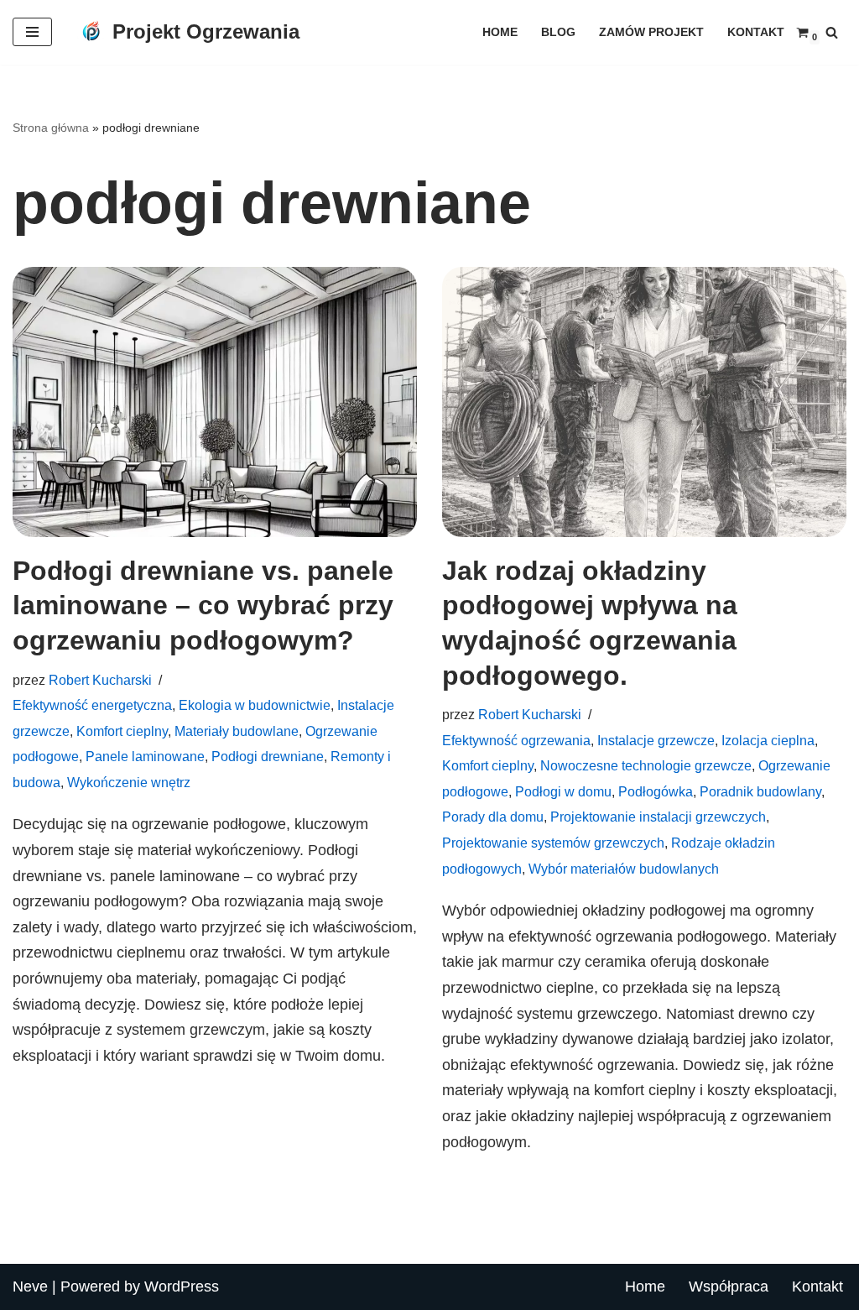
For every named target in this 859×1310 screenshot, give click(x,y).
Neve (30, 1286)
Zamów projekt (651, 32)
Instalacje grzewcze (656, 740)
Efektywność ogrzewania (516, 740)
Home (500, 32)
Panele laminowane (145, 756)
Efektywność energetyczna (92, 704)
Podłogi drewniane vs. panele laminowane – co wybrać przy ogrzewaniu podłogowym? (203, 605)
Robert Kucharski (100, 679)
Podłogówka (655, 791)
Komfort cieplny (122, 731)
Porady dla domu (493, 816)
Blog (558, 32)
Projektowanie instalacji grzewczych (658, 816)
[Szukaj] (831, 32)
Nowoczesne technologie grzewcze (646, 765)
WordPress (181, 1286)
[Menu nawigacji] (32, 32)
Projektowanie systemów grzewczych (553, 842)
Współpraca (728, 1286)
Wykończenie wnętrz (128, 782)
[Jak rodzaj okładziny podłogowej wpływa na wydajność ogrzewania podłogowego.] (644, 401)
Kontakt (755, 32)
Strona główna (51, 127)
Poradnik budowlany (760, 791)
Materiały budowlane (236, 731)
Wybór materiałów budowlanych (623, 868)
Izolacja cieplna (768, 740)
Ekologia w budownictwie (255, 704)
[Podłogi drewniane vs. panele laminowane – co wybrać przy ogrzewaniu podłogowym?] (215, 401)
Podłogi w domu (563, 791)
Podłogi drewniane (267, 756)
